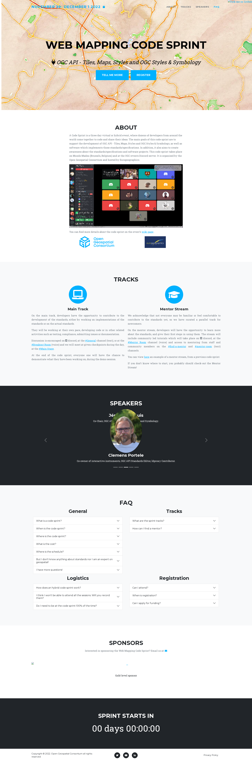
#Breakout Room (41, 344)
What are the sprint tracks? (148, 520)
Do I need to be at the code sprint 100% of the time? (66, 605)
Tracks (186, 6)
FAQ (216, 6)
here (146, 356)
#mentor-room (203, 346)
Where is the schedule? (50, 551)
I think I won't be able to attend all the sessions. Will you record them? (73, 596)
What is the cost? (46, 544)
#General (90, 340)
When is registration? (144, 595)
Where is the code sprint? (51, 536)
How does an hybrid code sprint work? (58, 587)
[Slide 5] (136, 467)
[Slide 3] (126, 467)
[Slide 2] (121, 467)
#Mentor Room (137, 342)
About (171, 6)
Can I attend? (140, 587)
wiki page (147, 231)
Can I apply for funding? (146, 603)
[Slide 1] (115, 467)
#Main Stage (46, 348)
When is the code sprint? (50, 528)
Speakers (202, 6)
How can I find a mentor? (147, 528)
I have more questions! (49, 569)
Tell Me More (112, 75)
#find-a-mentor (177, 346)
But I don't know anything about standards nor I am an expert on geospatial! (74, 560)
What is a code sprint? (49, 520)
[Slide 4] (131, 467)
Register (143, 75)
